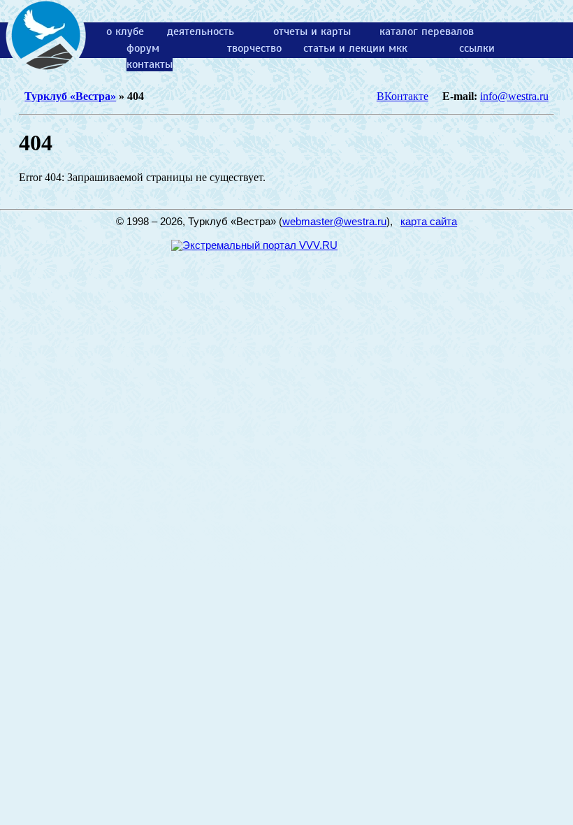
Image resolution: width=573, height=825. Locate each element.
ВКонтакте (402, 96)
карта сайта (428, 221)
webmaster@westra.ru (334, 221)
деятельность (200, 31)
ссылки (477, 48)
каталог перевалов (426, 31)
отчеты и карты (312, 31)
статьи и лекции (344, 48)
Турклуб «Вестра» (70, 96)
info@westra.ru (514, 96)
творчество (254, 48)
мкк (398, 48)
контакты (149, 64)
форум (142, 48)
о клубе (125, 31)
